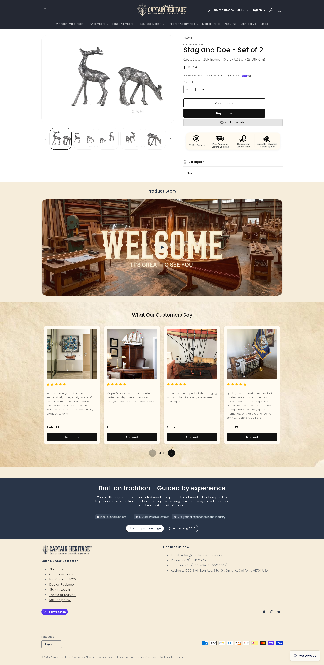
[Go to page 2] (163, 453)
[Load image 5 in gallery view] (155, 139)
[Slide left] (45, 138)
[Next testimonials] (171, 453)
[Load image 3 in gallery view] (108, 139)
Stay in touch (59, 590)
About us (56, 569)
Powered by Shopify (82, 657)
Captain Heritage (61, 657)
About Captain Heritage (145, 528)
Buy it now (224, 113)
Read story (72, 437)
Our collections (61, 574)
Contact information (171, 657)
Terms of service (146, 657)
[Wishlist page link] (208, 10)
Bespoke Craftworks (181, 24)
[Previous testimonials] (152, 453)
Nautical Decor (150, 24)
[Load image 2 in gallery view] (84, 139)
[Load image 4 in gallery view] (131, 139)
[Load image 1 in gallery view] (61, 139)
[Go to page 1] (160, 453)
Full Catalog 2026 (183, 528)
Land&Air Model (122, 24)
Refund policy (60, 600)
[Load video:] (162, 247)
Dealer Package (61, 585)
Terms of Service (62, 595)
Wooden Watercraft (69, 24)
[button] (45, 10)
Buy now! (132, 437)
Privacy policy (125, 657)
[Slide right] (170, 138)
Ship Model (97, 24)
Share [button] (191, 173)
